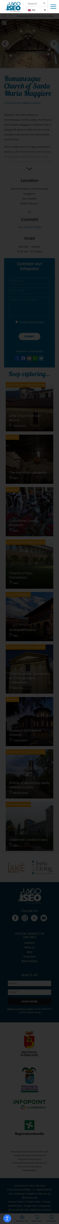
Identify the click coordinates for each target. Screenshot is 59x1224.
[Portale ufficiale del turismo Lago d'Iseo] (13, 6)
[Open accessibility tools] (7, 1218)
